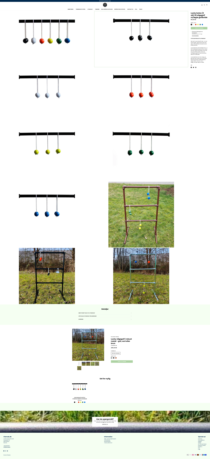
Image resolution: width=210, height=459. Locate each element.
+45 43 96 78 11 (7, 445)
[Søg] (204, 4)
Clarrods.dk (194, 32)
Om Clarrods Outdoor (202, 444)
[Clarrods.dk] (105, 4)
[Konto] (202, 4)
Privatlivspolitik (107, 440)
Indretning (200, 438)
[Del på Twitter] (193, 67)
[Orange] (195, 24)
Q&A (103, 422)
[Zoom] (47, 39)
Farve (192, 22)
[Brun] (116, 358)
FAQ (199, 448)
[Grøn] (200, 24)
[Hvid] (193, 24)
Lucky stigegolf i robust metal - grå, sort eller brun (121, 341)
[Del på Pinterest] (196, 67)
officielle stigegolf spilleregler (88, 316)
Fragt (199, 449)
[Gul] (198, 24)
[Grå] (111, 358)
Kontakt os (105, 424)
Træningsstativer (201, 440)
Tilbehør (199, 442)
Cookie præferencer (108, 442)
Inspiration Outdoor (202, 445)
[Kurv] (206, 4)
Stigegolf (200, 441)
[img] (4, 451)
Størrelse (113, 350)
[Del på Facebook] (191, 67)
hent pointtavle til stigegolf (87, 313)
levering (81, 319)
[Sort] (191, 24)
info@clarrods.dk (7, 447)
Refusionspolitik (107, 441)
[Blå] (202, 24)
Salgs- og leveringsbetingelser (110, 438)
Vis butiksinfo (195, 35)
